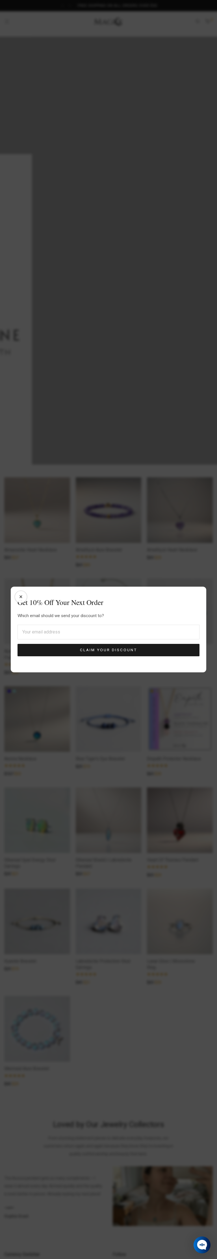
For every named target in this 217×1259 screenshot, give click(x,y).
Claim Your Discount (108, 650)
